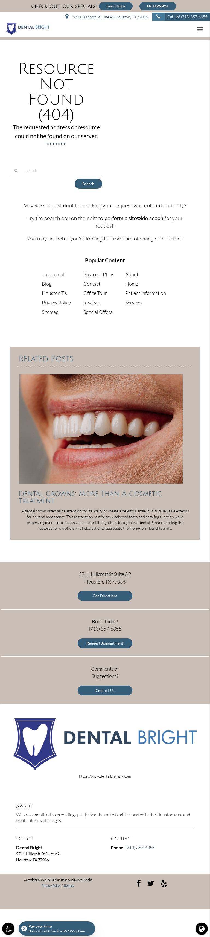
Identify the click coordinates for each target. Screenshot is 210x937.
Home (131, 284)
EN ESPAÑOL (158, 6)
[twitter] (150, 883)
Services (133, 303)
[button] (201, 29)
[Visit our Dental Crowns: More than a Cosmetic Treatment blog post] (101, 485)
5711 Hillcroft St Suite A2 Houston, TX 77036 (109, 16)
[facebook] (139, 883)
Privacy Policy (56, 303)
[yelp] (164, 883)
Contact (91, 284)
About (131, 274)
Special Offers (97, 312)
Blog (46, 284)
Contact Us (105, 690)
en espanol (53, 274)
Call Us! (187, 16)
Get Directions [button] (105, 596)
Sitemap (50, 312)
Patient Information (145, 293)
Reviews (92, 303)
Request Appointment (105, 643)
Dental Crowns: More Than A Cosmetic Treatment (90, 497)
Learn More (116, 6)
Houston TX (54, 293)
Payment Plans (98, 274)
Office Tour (95, 293)
